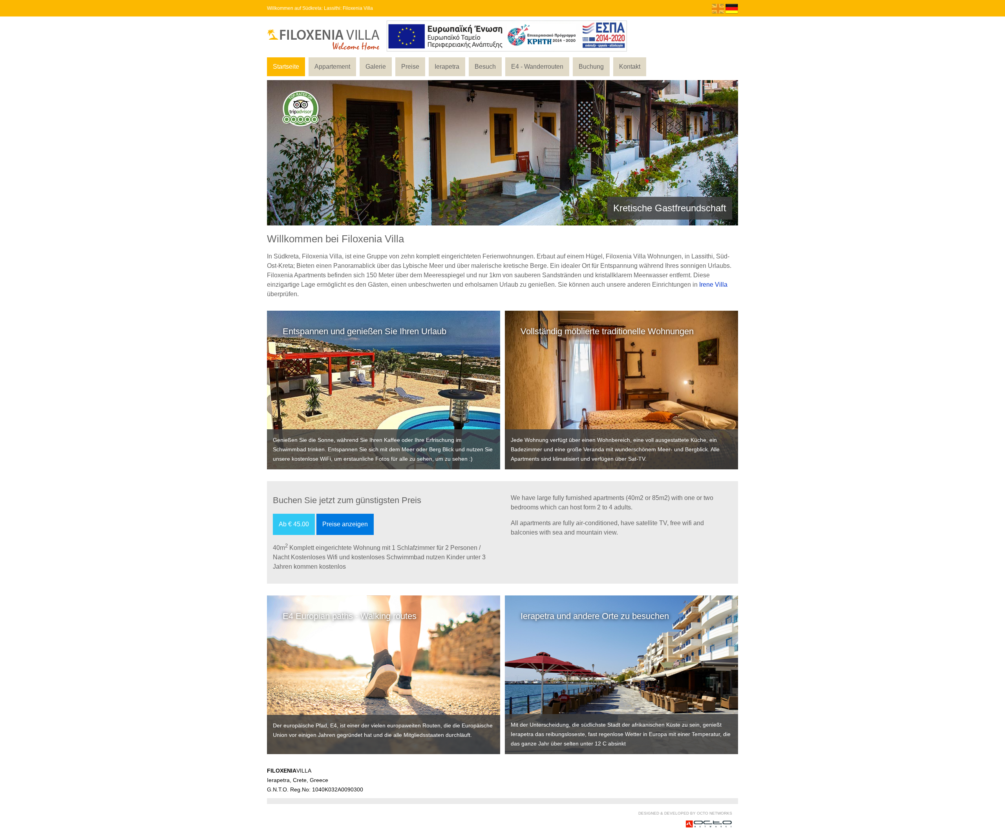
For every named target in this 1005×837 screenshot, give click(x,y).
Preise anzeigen (345, 524)
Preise (410, 66)
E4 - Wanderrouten (537, 66)
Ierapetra (447, 66)
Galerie (375, 66)
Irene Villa (713, 284)
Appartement (332, 66)
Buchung (591, 66)
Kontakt (629, 66)
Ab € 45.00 (294, 524)
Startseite (286, 66)
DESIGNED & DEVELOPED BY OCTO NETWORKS (685, 813)
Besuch (485, 66)
